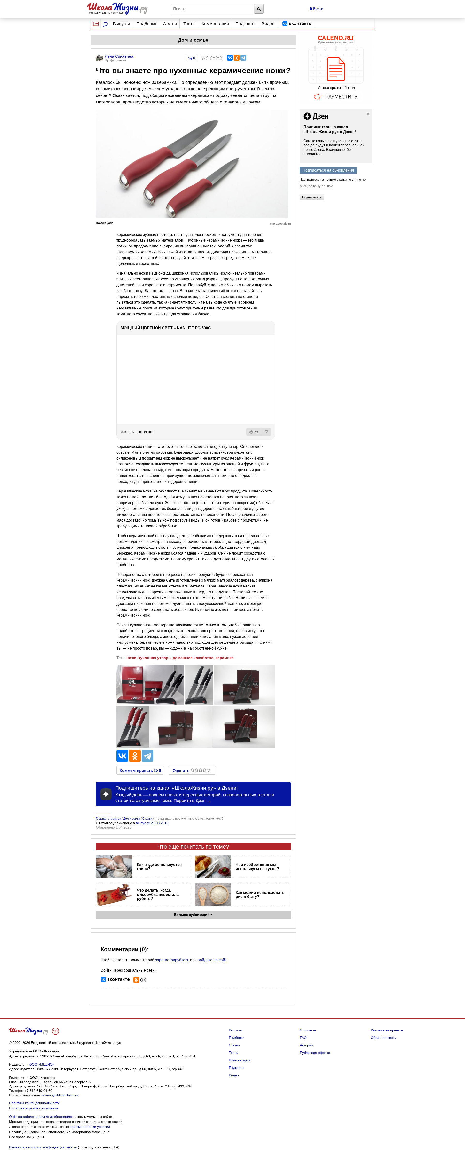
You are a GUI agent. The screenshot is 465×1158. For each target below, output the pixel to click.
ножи (131, 658)
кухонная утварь (154, 658)
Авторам (306, 1045)
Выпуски (121, 23)
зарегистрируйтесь (172, 960)
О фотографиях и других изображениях (41, 1116)
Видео (268, 23)
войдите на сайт (212, 960)
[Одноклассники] (237, 58)
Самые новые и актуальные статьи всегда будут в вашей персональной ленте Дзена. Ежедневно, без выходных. (333, 147)
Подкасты (245, 23)
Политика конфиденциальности (34, 1103)
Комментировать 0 (140, 770)
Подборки (146, 23)
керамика (225, 658)
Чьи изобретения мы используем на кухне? (257, 867)
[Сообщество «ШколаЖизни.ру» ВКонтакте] (297, 24)
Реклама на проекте (387, 1030)
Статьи (170, 23)
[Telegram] (243, 58)
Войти (317, 9)
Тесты (189, 23)
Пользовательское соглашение (33, 1108)
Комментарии (215, 23)
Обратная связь (383, 1037)
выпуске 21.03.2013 (152, 823)
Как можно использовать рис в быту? (260, 894)
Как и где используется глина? (159, 867)
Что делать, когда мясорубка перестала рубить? (158, 894)
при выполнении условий (90, 1127)
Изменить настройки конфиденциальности (43, 1147)
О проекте (308, 1030)
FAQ (303, 1037)
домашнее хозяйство (193, 658)
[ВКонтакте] (230, 58)
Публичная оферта (315, 1053)
